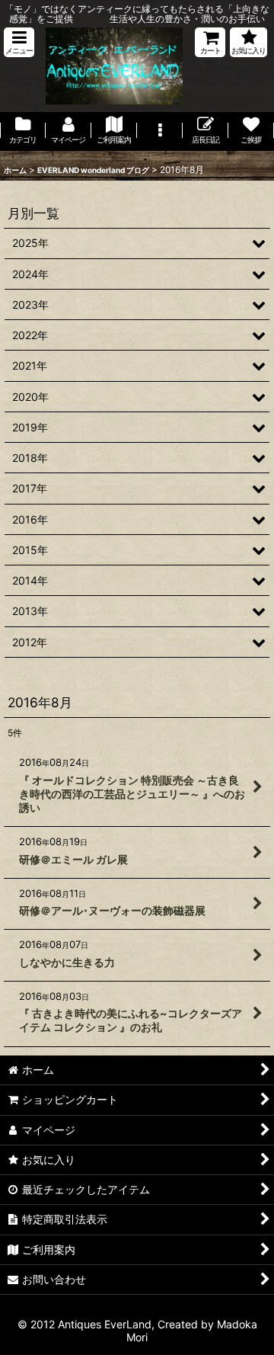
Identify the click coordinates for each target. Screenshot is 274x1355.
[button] (19, 42)
